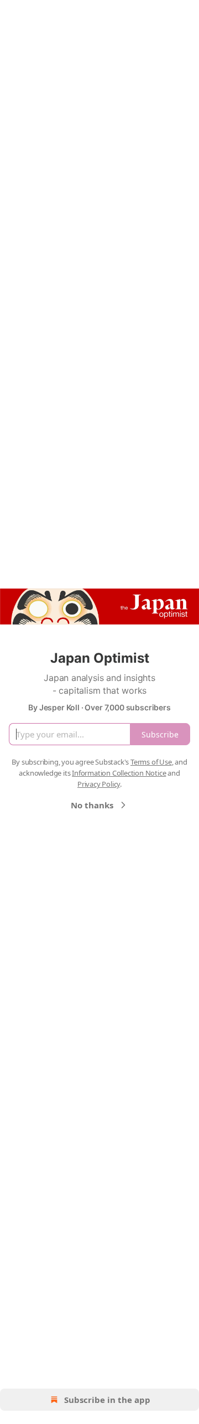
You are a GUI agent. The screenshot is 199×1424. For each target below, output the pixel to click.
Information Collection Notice (119, 773)
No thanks (92, 805)
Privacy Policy (98, 784)
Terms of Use (151, 762)
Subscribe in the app (107, 1399)
